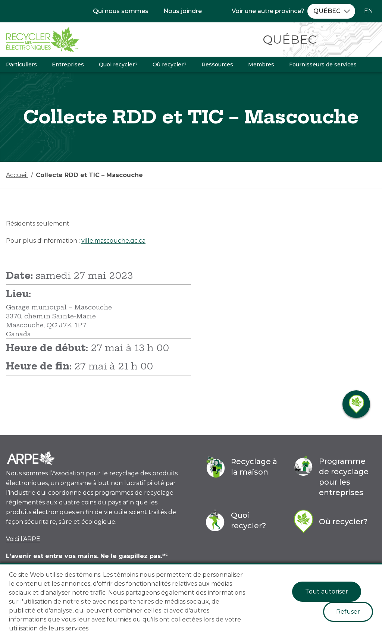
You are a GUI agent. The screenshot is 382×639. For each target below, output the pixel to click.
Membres (261, 64)
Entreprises (68, 64)
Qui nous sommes (120, 11)
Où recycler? (170, 64)
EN (368, 11)
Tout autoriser (326, 591)
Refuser (348, 611)
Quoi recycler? (118, 64)
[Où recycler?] (356, 404)
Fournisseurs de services (323, 64)
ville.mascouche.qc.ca (113, 240)
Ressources (217, 64)
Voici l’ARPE (23, 538)
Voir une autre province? (268, 11)
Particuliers (21, 64)
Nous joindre (182, 11)
